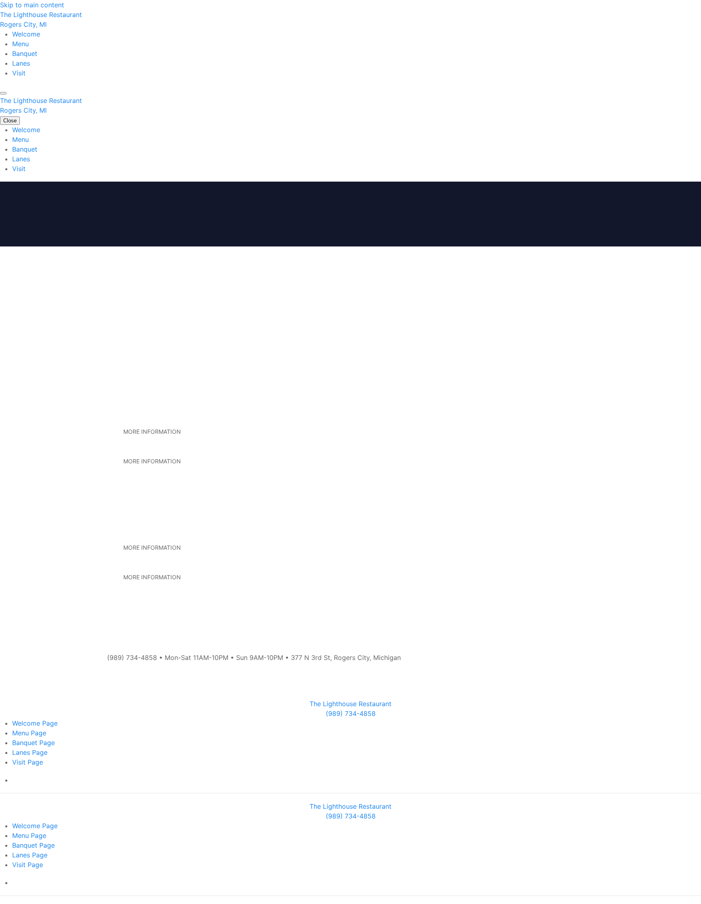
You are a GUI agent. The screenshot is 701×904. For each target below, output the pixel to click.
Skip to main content (32, 5)
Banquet (24, 53)
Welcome (26, 34)
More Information (152, 431)
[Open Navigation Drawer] (3, 93)
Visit (19, 73)
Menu (20, 44)
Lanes (21, 63)
